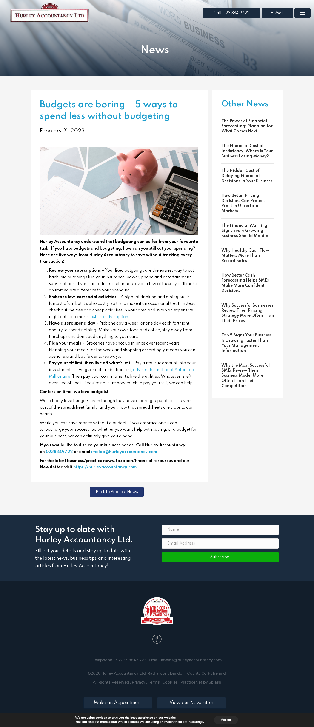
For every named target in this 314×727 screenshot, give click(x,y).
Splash (215, 682)
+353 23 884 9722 (129, 660)
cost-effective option (108, 317)
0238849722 (59, 452)
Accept (226, 720)
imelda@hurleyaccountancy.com (124, 452)
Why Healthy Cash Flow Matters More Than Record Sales (245, 255)
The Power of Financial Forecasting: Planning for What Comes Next (247, 126)
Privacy (138, 682)
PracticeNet (191, 682)
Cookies (170, 682)
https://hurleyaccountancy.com (105, 467)
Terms (154, 682)
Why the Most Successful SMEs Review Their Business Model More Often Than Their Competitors (245, 375)
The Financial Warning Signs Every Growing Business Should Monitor (245, 231)
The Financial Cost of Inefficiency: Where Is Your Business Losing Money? (247, 151)
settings (197, 722)
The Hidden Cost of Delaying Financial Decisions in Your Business (246, 176)
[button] (220, 557)
